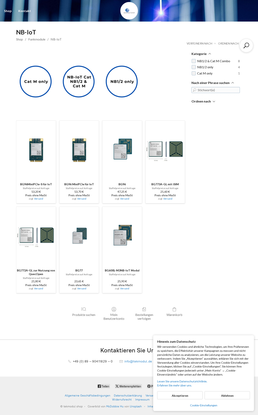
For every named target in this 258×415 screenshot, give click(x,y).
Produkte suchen (83, 315)
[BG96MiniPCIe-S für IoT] (36, 150)
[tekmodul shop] (129, 11)
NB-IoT (56, 39)
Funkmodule (36, 39)
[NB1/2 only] (122, 81)
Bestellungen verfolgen (144, 316)
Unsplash (136, 406)
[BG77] (79, 236)
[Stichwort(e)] (194, 90)
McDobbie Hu (115, 406)
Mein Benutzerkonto (113, 316)
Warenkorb (174, 315)
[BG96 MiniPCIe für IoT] (79, 150)
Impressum (142, 399)
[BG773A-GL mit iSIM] (165, 150)
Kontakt (24, 11)
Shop (8, 11)
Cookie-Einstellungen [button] (203, 405)
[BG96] (122, 150)
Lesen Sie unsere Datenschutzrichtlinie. (182, 381)
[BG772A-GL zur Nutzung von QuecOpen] (36, 236)
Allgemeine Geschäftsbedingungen (87, 395)
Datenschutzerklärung (128, 395)
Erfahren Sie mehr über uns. (174, 385)
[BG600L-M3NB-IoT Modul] (122, 236)
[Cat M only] (36, 81)
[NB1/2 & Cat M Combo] (79, 81)
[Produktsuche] (246, 45)
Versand (38, 198)
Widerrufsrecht (122, 399)
